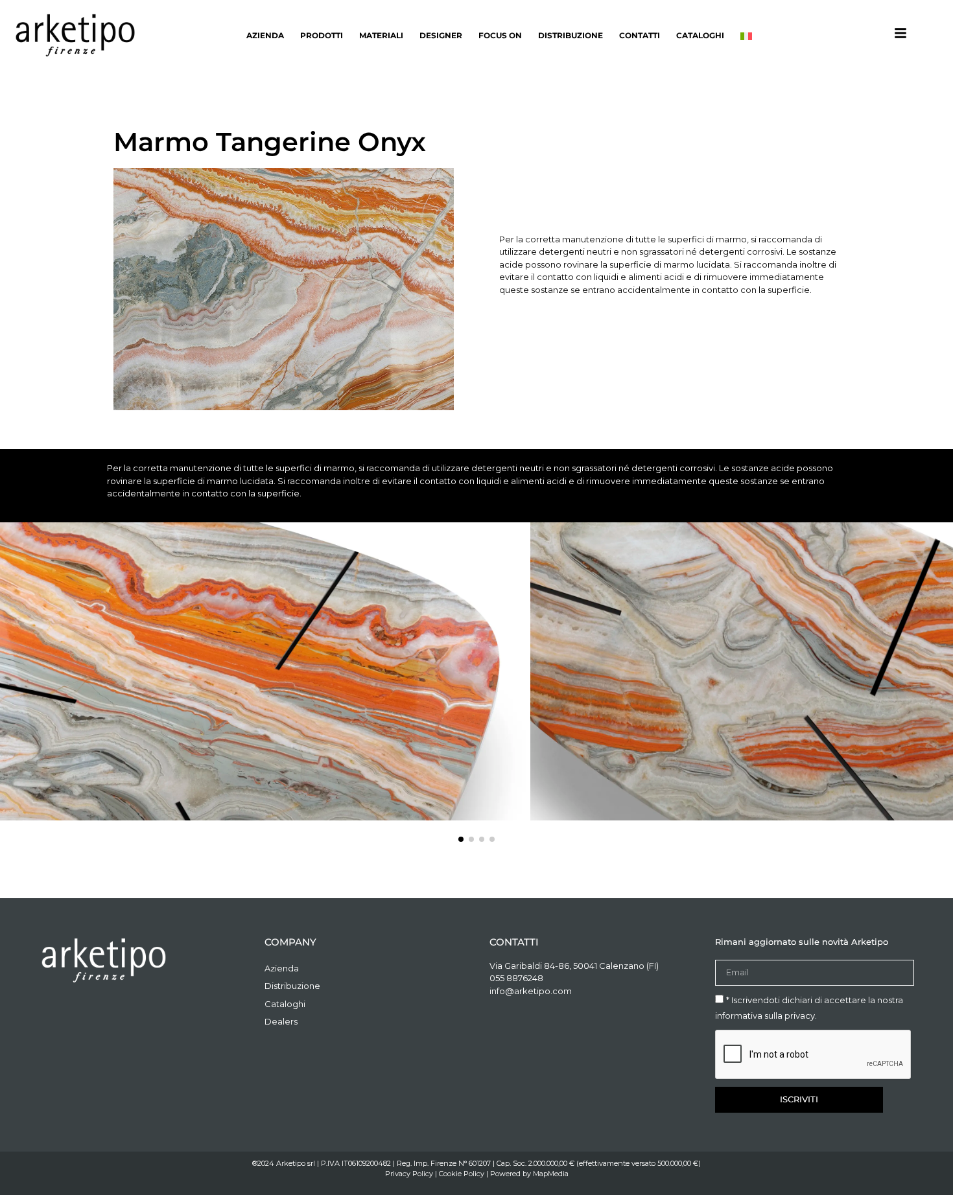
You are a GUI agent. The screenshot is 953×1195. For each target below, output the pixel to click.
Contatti (639, 35)
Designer (440, 35)
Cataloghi (700, 35)
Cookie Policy (461, 1173)
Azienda (265, 35)
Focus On (500, 35)
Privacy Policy (409, 1173)
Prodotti (321, 35)
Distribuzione (570, 35)
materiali (381, 35)
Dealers (281, 1021)
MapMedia (551, 1173)
